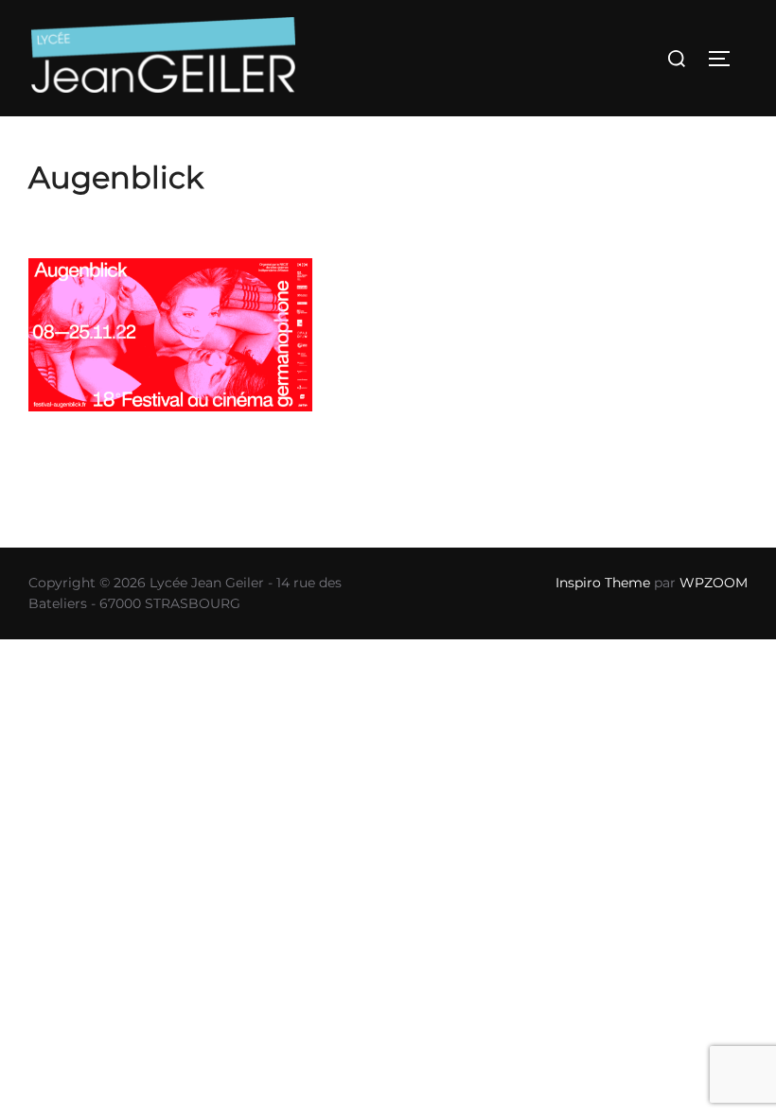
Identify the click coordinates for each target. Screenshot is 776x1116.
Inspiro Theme (603, 582)
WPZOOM (713, 582)
